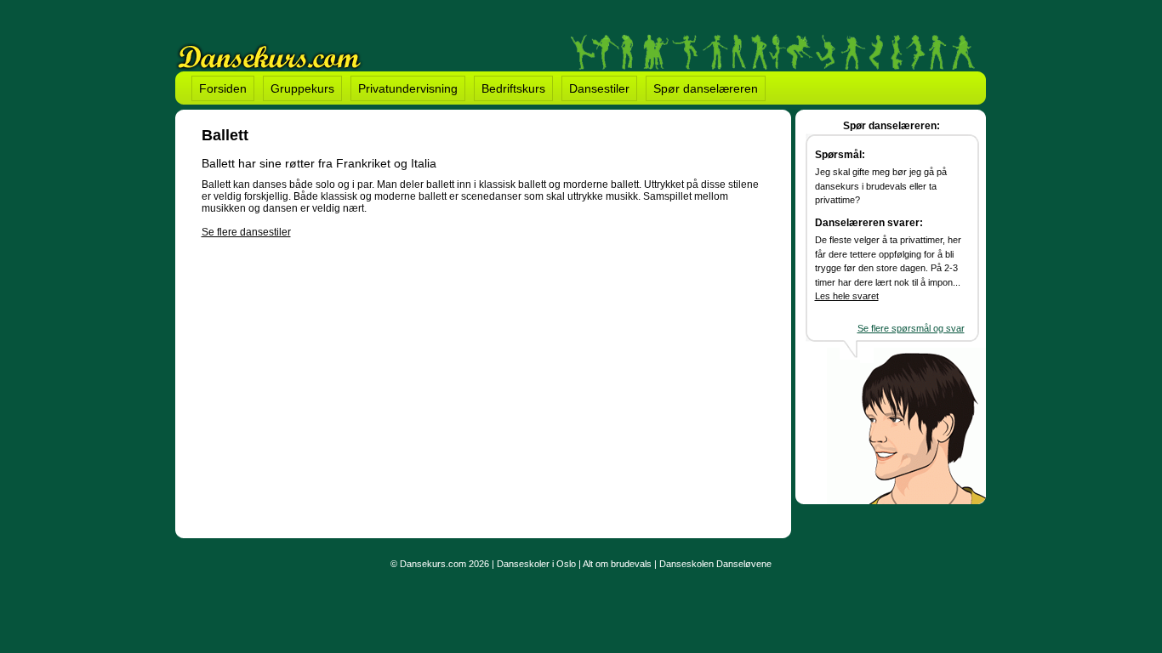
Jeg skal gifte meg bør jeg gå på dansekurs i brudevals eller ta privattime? (881, 186)
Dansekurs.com (433, 564)
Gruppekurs (302, 88)
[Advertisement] (344, 381)
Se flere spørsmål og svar (911, 328)
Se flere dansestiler (246, 232)
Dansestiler (599, 88)
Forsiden (223, 88)
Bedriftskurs (513, 88)
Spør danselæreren (705, 88)
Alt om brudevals (617, 564)
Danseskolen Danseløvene (715, 564)
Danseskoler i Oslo (536, 564)
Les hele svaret (847, 296)
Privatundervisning (408, 88)
